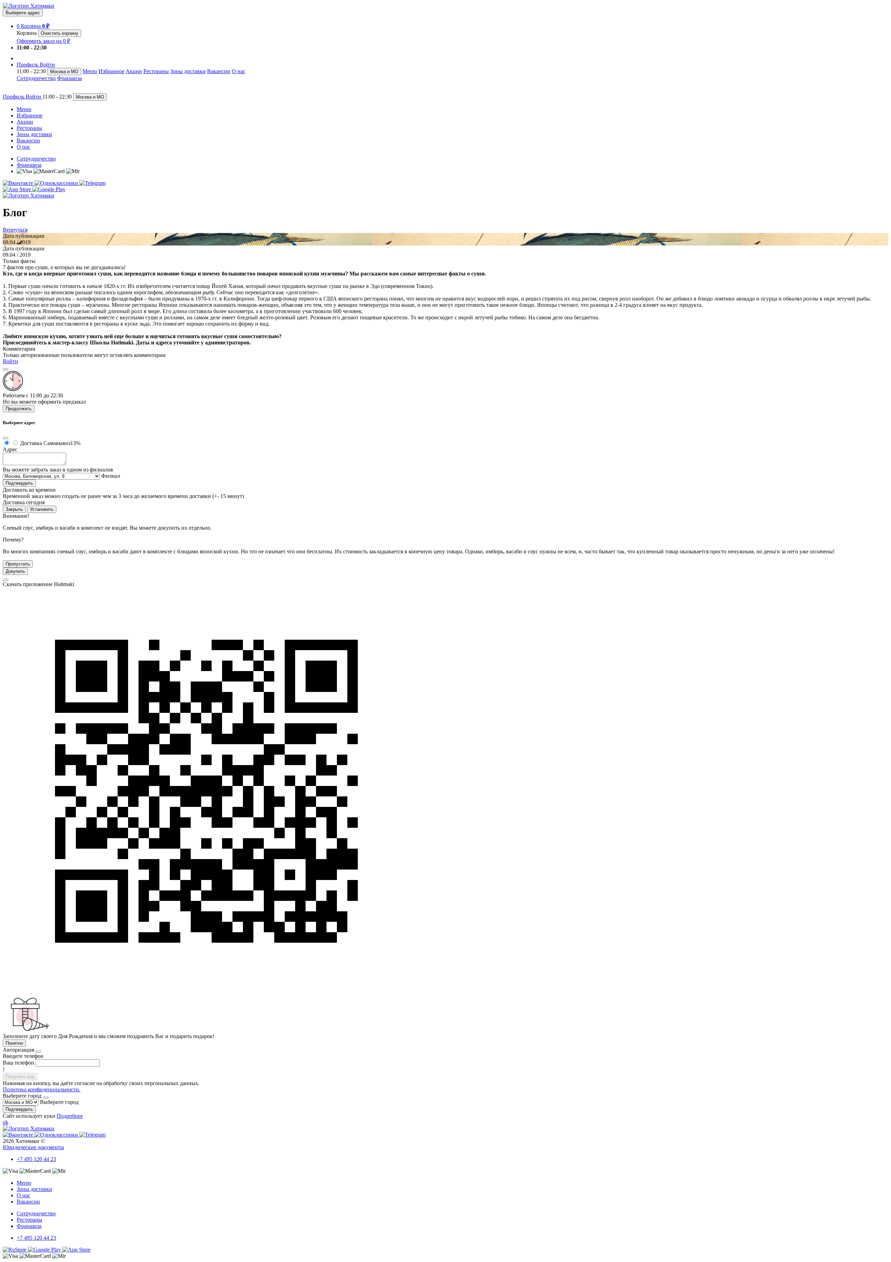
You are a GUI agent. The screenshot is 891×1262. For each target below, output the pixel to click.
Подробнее (70, 1116)
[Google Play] (48, 189)
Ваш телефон (18, 1063)
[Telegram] (92, 183)
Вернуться (15, 230)
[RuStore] (15, 1250)
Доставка (31, 443)
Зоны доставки (188, 71)
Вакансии (218, 71)
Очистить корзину (59, 33)
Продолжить (19, 408)
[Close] (5, 369)
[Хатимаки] (28, 6)
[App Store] (17, 189)
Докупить (15, 571)
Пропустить (18, 564)
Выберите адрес (23, 12)
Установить (42, 509)
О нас (238, 71)
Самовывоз (62, 443)
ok (5, 1122)
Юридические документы (33, 1147)
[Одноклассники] (56, 183)
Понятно (14, 1043)
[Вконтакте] (18, 183)
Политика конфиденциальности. (41, 1089)
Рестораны (156, 71)
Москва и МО (64, 71)
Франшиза (69, 78)
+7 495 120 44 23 (36, 1159)
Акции (134, 71)
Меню (89, 71)
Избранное (111, 71)
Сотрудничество (36, 78)
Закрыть (14, 509)
